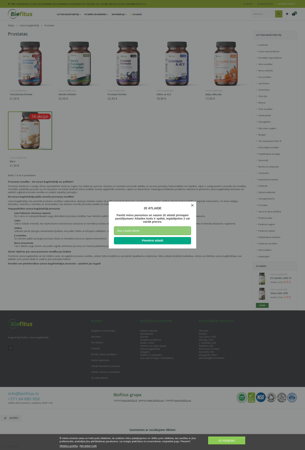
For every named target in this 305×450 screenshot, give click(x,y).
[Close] (192, 205)
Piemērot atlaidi (152, 240)
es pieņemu (227, 441)
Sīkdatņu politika (69, 445)
